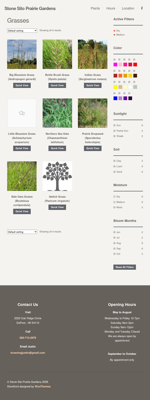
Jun (118, 232)
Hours (110, 8)
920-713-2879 (28, 338)
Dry (118, 30)
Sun (119, 125)
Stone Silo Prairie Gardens (30, 8)
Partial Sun (122, 130)
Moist (119, 207)
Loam (119, 166)
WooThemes (42, 386)
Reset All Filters (125, 267)
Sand (119, 171)
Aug (119, 243)
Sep (119, 248)
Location (128, 8)
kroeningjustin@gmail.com (28, 353)
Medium (120, 34)
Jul (118, 237)
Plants (95, 8)
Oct (118, 253)
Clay (119, 160)
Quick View (22, 85)
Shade (120, 136)
